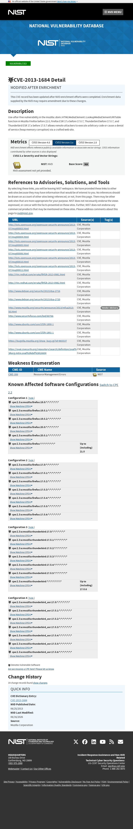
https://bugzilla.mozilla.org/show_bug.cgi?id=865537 (37, 341)
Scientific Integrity (32, 785)
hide (31, 398)
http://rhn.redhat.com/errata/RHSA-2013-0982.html (36, 282)
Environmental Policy (118, 781)
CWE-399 (13, 374)
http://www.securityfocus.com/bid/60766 (30, 316)
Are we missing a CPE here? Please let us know (31, 669)
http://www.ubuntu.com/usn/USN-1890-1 (31, 324)
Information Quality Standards (57, 785)
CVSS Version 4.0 (41, 142)
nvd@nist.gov (25, 213)
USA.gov (106, 785)
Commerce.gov (80, 785)
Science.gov (94, 785)
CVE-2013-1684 (19, 700)
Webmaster (13, 768)
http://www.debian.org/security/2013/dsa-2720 (34, 299)
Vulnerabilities (18, 63)
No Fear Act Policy (91, 781)
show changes (40, 682)
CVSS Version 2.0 (88, 142)
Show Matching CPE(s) (20, 406)
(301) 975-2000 (15, 763)
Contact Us (26, 768)
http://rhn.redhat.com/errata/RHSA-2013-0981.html (36, 274)
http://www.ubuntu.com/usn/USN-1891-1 (31, 332)
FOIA (104, 781)
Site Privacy (9, 781)
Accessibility (22, 781)
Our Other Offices (42, 768)
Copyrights (52, 781)
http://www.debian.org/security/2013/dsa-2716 (34, 291)
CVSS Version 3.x (64, 142)
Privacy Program (37, 781)
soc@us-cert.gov (116, 766)
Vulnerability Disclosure (70, 781)
